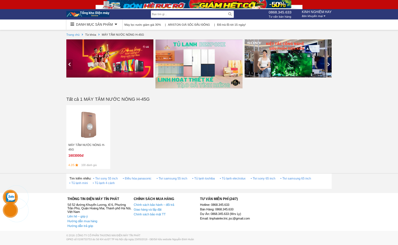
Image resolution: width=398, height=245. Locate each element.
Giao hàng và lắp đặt (147, 209)
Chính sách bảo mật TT (150, 214)
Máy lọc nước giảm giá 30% (142, 24)
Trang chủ (73, 34)
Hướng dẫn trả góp (80, 226)
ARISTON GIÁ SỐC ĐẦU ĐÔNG (189, 24)
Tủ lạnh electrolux (234, 178)
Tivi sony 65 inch (264, 178)
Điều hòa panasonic (138, 178)
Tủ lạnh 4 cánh (105, 183)
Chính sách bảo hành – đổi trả (154, 204)
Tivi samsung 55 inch (173, 178)
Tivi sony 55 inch (106, 178)
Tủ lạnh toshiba (204, 178)
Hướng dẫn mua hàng (82, 221)
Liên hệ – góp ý (77, 216)
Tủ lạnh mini (79, 183)
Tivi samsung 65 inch (296, 178)
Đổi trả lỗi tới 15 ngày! (231, 24)
